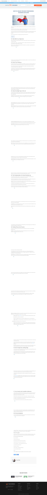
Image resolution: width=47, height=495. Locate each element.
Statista (27, 26)
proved (20, 315)
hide (13, 36)
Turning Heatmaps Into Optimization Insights (18, 476)
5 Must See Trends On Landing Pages (31, 476)
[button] (31, 2)
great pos (16, 375)
